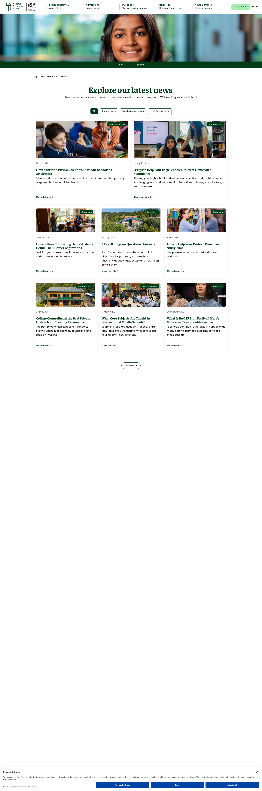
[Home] (20, 7)
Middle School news (133, 111)
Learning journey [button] (59, 5)
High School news (160, 111)
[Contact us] (253, 7)
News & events (49, 76)
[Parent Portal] (257, 7)
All (94, 111)
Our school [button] (128, 5)
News (120, 65)
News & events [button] (203, 5)
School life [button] (164, 5)
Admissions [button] (92, 5)
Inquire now (240, 7)
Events (140, 65)
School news (109, 111)
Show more (131, 365)
